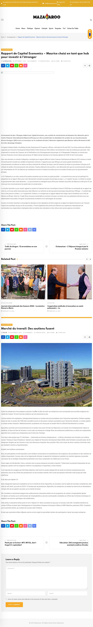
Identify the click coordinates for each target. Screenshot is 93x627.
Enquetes (58, 28)
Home (18, 28)
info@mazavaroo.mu (51, 3)
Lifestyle (44, 28)
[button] (86, 259)
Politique (30, 28)
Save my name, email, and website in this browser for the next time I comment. (33, 599)
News (23, 28)
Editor (5, 332)
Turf (64, 28)
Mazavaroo (60, 623)
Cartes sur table (72, 28)
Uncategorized (11, 37)
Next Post (83, 244)
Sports (51, 28)
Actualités (4, 303)
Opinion (37, 28)
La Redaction (7, 61)
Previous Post (11, 244)
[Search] (91, 20)
